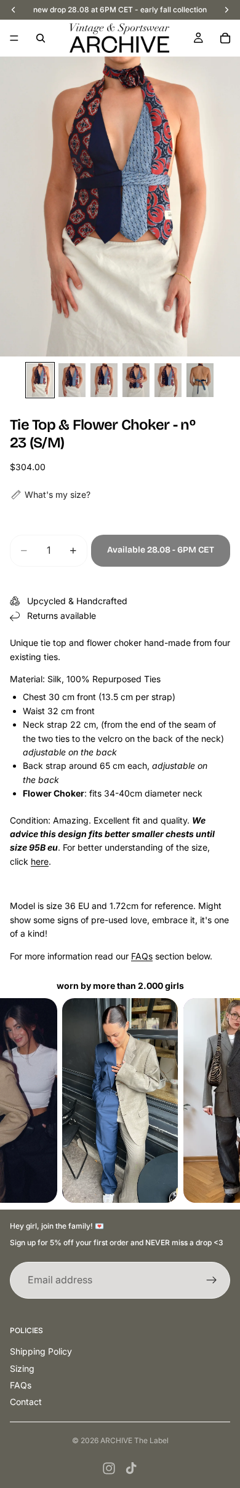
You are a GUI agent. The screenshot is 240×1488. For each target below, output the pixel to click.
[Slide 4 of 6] (136, 380)
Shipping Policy (41, 1351)
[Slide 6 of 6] (200, 380)
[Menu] (14, 38)
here (40, 861)
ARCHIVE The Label (134, 1440)
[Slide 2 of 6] (72, 380)
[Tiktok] (131, 1468)
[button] (50, 495)
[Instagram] (109, 1468)
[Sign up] (212, 1280)
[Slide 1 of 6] (40, 380)
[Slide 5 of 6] (168, 380)
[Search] (40, 38)
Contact (26, 1401)
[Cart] (225, 38)
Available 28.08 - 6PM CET (160, 550)
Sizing (22, 1368)
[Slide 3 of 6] (104, 380)
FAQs (142, 956)
